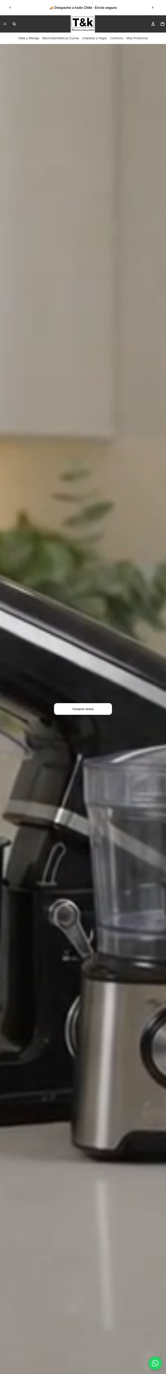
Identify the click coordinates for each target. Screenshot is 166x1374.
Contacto (116, 38)
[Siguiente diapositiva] (152, 7)
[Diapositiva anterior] (10, 7)
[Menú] (5, 24)
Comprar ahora (83, 709)
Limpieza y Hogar (94, 38)
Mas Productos (137, 38)
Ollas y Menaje (28, 38)
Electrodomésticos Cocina (60, 38)
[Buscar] (14, 24)
